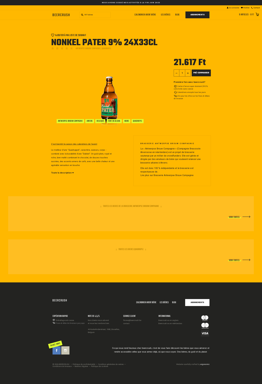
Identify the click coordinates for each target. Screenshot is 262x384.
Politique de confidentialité (84, 364)
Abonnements (197, 14)
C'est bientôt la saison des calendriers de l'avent (74, 144)
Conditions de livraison (62, 366)
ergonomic (204, 364)
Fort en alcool (114, 121)
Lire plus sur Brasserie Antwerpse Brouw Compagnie (167, 175)
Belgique (100, 121)
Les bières (165, 15)
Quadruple (137, 121)
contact (126, 323)
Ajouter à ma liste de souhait (70, 35)
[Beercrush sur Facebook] (57, 350)
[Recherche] (81, 15)
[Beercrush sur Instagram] (65, 350)
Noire (126, 121)
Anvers (90, 121)
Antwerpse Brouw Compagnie (70, 121)
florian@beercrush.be (132, 320)
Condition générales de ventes (111, 364)
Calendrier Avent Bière (145, 15)
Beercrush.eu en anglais (168, 320)
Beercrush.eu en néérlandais (170, 323)
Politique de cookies (99, 366)
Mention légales (81, 366)
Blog (177, 15)
